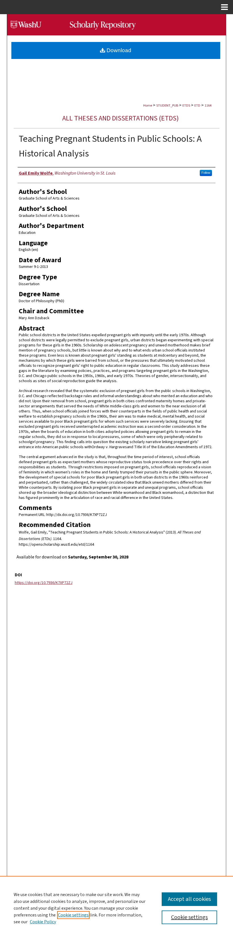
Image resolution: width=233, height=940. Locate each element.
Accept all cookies (189, 899)
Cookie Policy (43, 922)
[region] (116, 908)
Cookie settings (73, 915)
